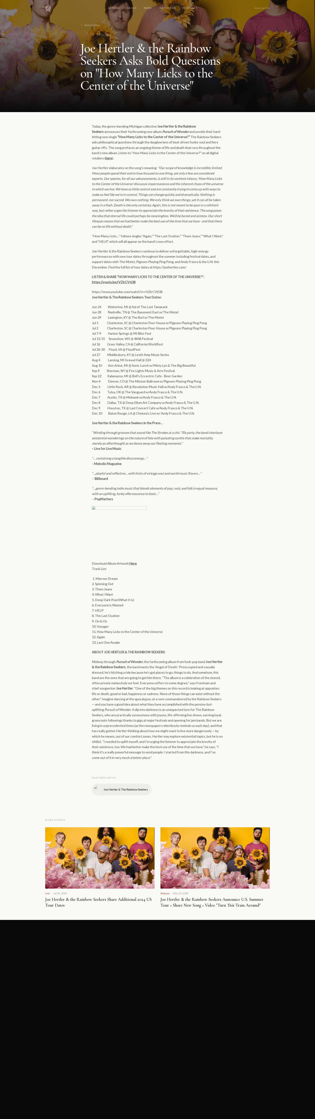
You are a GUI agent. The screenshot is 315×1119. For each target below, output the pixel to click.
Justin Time (167, 7)
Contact (191, 7)
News (148, 7)
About (132, 7)
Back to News (92, 25)
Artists (114, 7)
